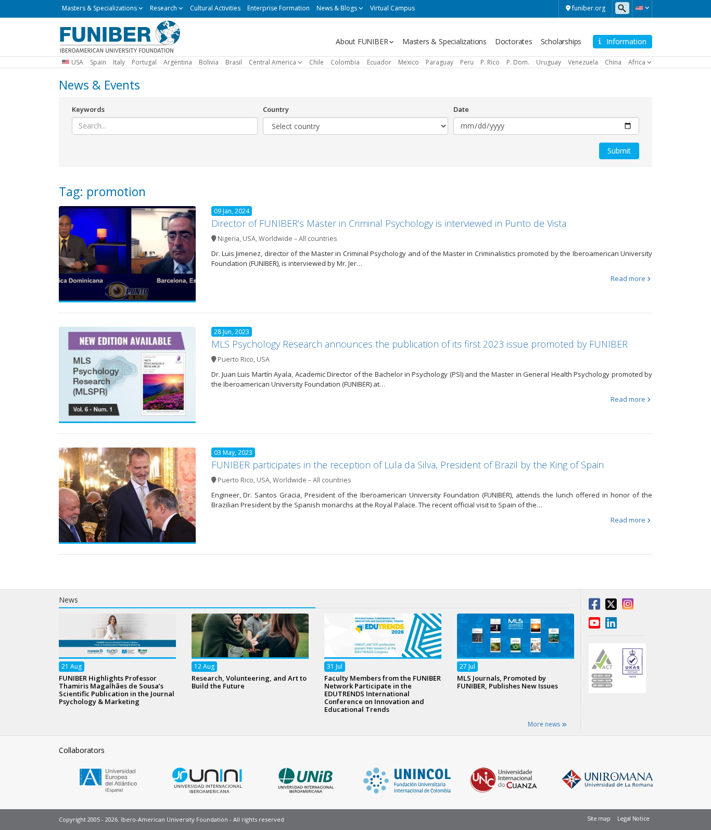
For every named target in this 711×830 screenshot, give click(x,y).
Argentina (177, 62)
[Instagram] (627, 606)
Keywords (88, 109)
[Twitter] (611, 606)
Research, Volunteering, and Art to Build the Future (249, 681)
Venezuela (583, 62)
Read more (628, 278)
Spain (98, 62)
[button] (642, 8)
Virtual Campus (392, 8)
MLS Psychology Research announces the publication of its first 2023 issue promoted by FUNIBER (419, 344)
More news (545, 724)
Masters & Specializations (99, 8)
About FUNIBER (362, 41)
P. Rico (490, 62)
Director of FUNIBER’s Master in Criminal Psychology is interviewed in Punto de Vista (388, 223)
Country (276, 109)
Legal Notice (633, 818)
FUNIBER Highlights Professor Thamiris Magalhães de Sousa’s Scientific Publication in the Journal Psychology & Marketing (116, 689)
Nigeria (228, 238)
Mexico (408, 62)
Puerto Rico (235, 359)
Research (163, 8)
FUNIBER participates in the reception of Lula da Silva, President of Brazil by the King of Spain (407, 464)
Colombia (345, 62)
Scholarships (561, 41)
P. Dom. (517, 62)
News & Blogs (336, 8)
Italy (119, 62)
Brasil (233, 62)
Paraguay (439, 62)
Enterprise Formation (278, 8)
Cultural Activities (215, 8)
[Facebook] (594, 606)
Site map (599, 818)
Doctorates (513, 41)
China (613, 62)
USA (77, 62)
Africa (636, 62)
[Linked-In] (611, 625)
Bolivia (209, 62)
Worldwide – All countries (298, 238)
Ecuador (379, 62)
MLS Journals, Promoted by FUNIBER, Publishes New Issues (507, 681)
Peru (467, 62)
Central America (272, 62)
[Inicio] (120, 36)
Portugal (144, 62)
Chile (316, 62)
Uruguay (548, 62)
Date (461, 109)
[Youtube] (594, 625)
